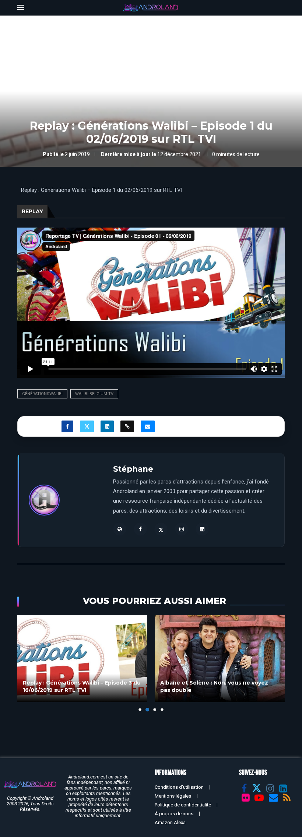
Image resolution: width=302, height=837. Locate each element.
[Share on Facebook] (67, 426)
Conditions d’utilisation (179, 787)
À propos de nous (174, 813)
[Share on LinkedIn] (107, 426)
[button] (27, 663)
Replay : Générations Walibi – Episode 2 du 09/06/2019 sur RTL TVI (219, 686)
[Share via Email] (148, 426)
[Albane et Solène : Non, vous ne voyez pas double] (82, 658)
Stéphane (133, 469)
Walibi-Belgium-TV (94, 393)
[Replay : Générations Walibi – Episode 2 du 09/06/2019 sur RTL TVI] (220, 658)
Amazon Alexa (170, 822)
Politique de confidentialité (183, 805)
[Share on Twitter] (87, 426)
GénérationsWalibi (42, 393)
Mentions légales (173, 796)
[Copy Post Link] (127, 426)
